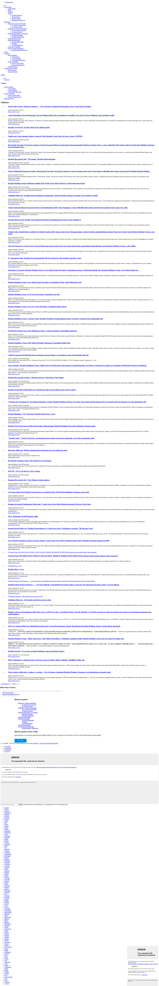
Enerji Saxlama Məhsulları (15, 48)
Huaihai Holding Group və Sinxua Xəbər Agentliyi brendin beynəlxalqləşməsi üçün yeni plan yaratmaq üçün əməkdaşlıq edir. (55, 319)
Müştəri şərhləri (16, 18)
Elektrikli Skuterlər (17, 35)
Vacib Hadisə (16, 57)
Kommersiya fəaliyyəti (18, 20)
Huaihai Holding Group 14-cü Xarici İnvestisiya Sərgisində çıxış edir (34, 294)
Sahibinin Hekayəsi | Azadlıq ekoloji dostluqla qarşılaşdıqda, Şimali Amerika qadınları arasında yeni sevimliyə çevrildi (53, 196)
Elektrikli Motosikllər (18, 37)
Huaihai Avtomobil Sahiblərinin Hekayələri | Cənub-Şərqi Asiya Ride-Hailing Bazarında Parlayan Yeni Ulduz (49, 504)
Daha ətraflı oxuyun (14, 112)
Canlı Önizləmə (16, 58)
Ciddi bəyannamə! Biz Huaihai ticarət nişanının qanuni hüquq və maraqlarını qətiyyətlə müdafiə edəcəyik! (48, 355)
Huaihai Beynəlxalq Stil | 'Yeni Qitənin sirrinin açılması (29, 480)
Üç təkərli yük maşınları (19, 25)
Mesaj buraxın (12, 70)
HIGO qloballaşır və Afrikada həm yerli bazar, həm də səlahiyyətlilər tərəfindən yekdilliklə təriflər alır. (46, 660)
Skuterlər (14, 43)
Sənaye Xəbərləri (13, 62)
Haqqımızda (8, 7)
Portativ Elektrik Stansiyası (19, 50)
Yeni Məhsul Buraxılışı (18, 60)
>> (11, 684)
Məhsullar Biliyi (12, 67)
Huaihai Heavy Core (16, 569)
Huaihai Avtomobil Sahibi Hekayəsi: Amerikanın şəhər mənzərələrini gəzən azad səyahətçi (42, 390)
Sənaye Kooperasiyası (18, 65)
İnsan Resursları (12, 72)
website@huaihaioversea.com (10, 694)
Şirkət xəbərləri (12, 55)
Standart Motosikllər (18, 42)
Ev (5, 5)
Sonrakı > (7, 684)
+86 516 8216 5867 (8, 692)
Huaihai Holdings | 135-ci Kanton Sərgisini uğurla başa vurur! (31, 414)
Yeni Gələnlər (16, 17)
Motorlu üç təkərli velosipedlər (17, 23)
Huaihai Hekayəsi (17, 15)
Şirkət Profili (11, 8)
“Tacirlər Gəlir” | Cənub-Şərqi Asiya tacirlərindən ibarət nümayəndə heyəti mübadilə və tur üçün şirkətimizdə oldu (51, 438)
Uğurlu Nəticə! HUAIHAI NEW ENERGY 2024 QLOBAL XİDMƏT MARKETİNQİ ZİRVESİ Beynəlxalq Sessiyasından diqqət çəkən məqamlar (63, 556)
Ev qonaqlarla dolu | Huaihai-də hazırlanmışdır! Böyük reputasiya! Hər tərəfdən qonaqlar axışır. (44, 258)
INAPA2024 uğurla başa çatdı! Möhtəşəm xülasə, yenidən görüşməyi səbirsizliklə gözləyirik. (42, 331)
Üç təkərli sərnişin (17, 27)
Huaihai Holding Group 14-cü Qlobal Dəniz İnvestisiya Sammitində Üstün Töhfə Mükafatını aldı (44, 282)
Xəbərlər (6, 53)
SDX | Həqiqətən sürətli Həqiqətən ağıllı (23, 516)
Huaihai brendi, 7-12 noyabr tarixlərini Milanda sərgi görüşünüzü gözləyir (36, 651)
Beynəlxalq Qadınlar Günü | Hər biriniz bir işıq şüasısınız (29, 461)
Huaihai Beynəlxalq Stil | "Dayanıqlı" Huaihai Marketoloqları (31, 159)
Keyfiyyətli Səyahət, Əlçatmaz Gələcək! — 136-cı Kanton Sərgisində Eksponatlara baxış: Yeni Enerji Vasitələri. (49, 106)
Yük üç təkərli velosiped (19, 30)
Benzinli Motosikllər (14, 40)
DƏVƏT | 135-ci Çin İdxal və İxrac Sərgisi (24, 471)
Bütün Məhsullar (53, 743)
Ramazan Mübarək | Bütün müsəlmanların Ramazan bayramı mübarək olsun (37, 450)
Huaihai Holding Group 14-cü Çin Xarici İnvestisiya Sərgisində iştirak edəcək (37, 307)
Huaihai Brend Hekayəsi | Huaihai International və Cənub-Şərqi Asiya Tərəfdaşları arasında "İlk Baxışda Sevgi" (51, 528)
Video (10, 13)
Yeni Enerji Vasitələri (14, 47)
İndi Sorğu (20, 740)
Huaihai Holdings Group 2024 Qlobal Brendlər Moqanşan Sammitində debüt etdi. (39, 343)
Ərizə (6, 52)
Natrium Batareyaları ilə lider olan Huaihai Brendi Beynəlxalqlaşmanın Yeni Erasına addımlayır (44, 220)
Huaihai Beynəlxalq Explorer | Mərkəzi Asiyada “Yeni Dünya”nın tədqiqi (36, 378)
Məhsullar (7, 22)
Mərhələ (10, 12)
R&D (9, 10)
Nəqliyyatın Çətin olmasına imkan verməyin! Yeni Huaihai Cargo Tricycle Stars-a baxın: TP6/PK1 (45, 136)
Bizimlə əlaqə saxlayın (10, 68)
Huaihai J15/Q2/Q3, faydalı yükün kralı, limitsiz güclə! (29, 127)
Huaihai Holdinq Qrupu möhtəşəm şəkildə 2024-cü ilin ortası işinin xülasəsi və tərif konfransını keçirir (46, 183)
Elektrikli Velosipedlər (14, 38)
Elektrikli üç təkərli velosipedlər (17, 28)
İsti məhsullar (34, 743)
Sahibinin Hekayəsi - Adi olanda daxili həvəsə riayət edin (29, 600)
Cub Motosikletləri (17, 45)
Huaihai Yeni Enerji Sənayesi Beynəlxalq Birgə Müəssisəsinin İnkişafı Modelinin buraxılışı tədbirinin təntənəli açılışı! (52, 426)
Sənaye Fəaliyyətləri (18, 63)
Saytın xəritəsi (44, 743)
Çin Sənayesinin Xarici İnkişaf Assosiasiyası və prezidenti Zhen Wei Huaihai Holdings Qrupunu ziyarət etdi (48, 492)
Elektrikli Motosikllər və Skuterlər (18, 33)
